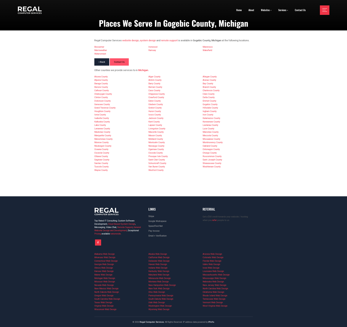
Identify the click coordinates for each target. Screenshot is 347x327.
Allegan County (210, 76)
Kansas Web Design (104, 271)
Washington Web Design (160, 306)
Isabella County (101, 118)
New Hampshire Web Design (162, 285)
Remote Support (125, 227)
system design (148, 40)
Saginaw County (101, 159)
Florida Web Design (212, 261)
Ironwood (152, 47)
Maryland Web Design (158, 274)
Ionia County (100, 114)
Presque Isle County (158, 156)
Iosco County (154, 114)
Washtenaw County (212, 166)
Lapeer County (155, 125)
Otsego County (210, 153)
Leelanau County (210, 125)
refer (214, 220)
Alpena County (101, 80)
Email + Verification (157, 235)
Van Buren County (156, 166)
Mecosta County (210, 135)
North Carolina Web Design (215, 288)
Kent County (154, 121)
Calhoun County (101, 90)
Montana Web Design (158, 281)
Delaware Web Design (159, 261)
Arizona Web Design (212, 254)
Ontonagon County (211, 149)
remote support (169, 40)
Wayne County (101, 170)
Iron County (208, 114)
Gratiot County (155, 107)
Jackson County (155, 118)
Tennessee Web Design (214, 299)
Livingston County (156, 128)
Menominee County (103, 139)
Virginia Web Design (104, 306)
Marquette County (102, 135)
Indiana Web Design (157, 268)
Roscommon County (212, 156)
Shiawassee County (212, 163)
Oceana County (101, 149)
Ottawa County (101, 156)
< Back (102, 62)
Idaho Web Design (211, 264)
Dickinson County (102, 101)
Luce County (208, 128)
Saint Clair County (156, 159)
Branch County (209, 87)
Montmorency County (213, 142)
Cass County (154, 90)
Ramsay (152, 50)
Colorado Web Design (213, 257)
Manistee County (211, 132)
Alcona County (101, 76)
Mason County (155, 135)
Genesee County (102, 104)
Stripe (151, 216)
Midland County (155, 139)
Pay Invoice (154, 231)
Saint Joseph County (212, 159)
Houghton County (102, 111)
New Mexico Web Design (106, 288)
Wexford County (156, 170)
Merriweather (100, 50)
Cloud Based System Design (121, 224)
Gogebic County (210, 104)
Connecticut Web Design (106, 261)
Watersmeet (100, 53)
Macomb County (156, 132)
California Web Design (159, 257)
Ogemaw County (156, 149)
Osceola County (101, 153)
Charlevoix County (211, 90)
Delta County (209, 97)
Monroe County (101, 142)
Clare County (209, 94)
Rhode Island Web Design (215, 295)
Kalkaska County (102, 121)
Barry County (154, 83)
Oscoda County (155, 153)
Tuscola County (101, 166)
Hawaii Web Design (157, 264)
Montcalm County (156, 142)
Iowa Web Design (211, 268)
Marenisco (208, 47)
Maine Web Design (103, 274)
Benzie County (101, 87)
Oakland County (210, 146)
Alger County (154, 76)
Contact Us (119, 62)
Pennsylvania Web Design (160, 295)
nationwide (115, 233)
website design (130, 40)
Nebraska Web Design (213, 281)
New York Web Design (159, 288)
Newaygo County (156, 146)
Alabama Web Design (104, 254)
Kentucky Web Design (158, 271)
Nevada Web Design (104, 285)
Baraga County (101, 83)
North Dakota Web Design (106, 292)
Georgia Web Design (104, 264)
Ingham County (210, 111)
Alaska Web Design (157, 254)
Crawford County (156, 97)
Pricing (97, 233)
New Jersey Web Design (214, 285)
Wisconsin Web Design (105, 309)
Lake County (100, 125)
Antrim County (155, 80)
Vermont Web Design (213, 302)
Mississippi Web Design (214, 278)
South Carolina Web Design (107, 299)
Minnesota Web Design (159, 278)
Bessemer (99, 47)
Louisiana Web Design (213, 271)
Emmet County (209, 101)
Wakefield (207, 50)
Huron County (154, 111)
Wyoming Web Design (158, 309)
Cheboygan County (103, 94)
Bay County (208, 83)
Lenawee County (102, 128)
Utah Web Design (156, 302)
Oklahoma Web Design (213, 292)
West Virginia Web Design (215, 306)
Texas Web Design (103, 302)
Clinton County (101, 97)
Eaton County (154, 101)
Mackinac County (102, 132)
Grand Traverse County (105, 107)
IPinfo (211, 322)
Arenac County (209, 80)
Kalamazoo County (211, 118)
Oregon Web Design (103, 295)
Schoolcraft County (157, 163)
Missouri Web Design (104, 281)
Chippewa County (156, 94)
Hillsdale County (210, 107)
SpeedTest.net (155, 226)
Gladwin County (155, 104)
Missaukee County (211, 139)
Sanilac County (101, 163)
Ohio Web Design (156, 292)
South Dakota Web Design (160, 299)
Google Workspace (157, 221)
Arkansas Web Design (104, 257)
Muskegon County (102, 146)
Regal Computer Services (152, 322)
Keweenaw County (211, 121)
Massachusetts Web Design (216, 274)
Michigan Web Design (104, 278)
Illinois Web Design (103, 268)
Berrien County (155, 87)
